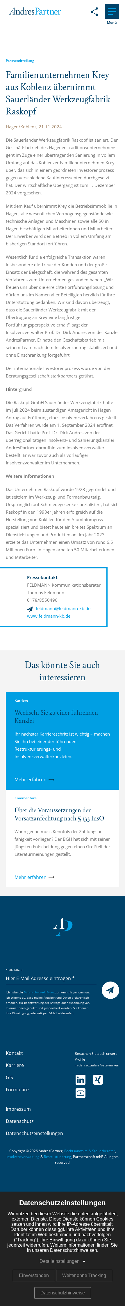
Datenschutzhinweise (62, 1292)
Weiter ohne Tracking (84, 1275)
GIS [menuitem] (9, 1077)
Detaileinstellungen (60, 1261)
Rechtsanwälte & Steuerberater (89, 1151)
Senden (110, 990)
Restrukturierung (57, 1157)
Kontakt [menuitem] (14, 1053)
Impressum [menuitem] (18, 1109)
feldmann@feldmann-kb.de (63, 609)
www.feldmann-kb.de (48, 616)
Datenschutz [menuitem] (19, 1121)
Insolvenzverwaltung (23, 1157)
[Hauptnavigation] (112, 11)
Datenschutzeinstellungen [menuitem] (34, 1133)
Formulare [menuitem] (17, 1090)
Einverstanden (34, 1275)
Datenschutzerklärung (39, 992)
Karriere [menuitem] (15, 1065)
